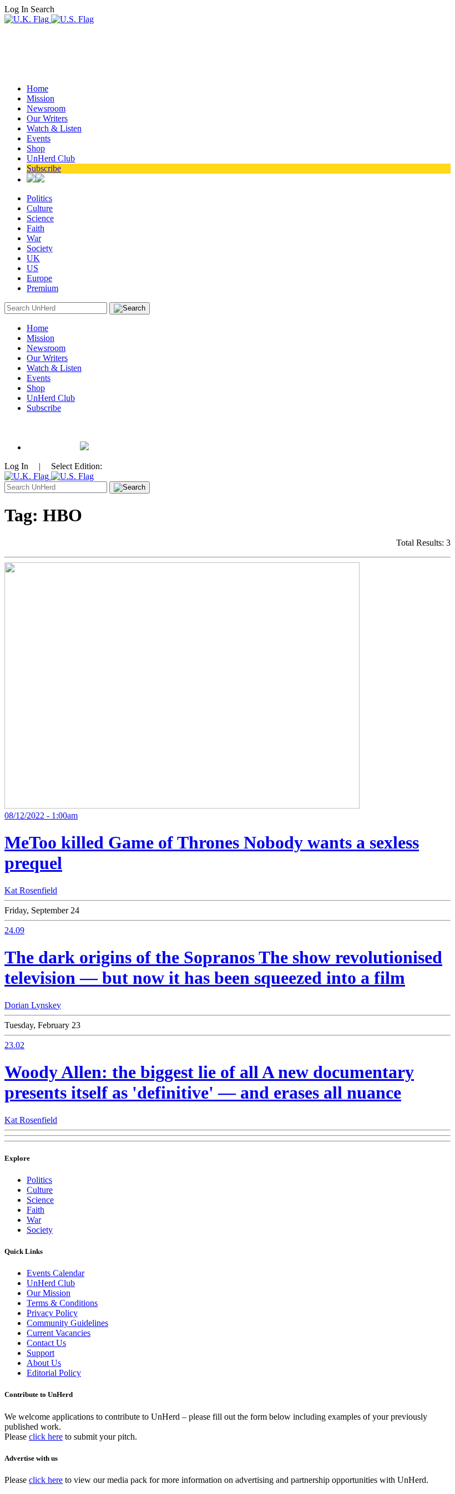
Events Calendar (55, 1273)
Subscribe (44, 168)
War (34, 238)
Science (40, 218)
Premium (42, 288)
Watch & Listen (54, 128)
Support (40, 1353)
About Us (44, 1363)
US (32, 268)
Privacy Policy (52, 1313)
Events (38, 138)
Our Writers (47, 118)
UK (33, 258)
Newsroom (46, 108)
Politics (39, 198)
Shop (36, 148)
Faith (35, 228)
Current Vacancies (58, 1333)
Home (37, 88)
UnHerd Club (51, 158)
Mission (40, 98)
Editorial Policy (54, 1373)
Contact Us (46, 1343)
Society (40, 248)
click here (46, 1436)
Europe (39, 278)
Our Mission (48, 1293)
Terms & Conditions (62, 1303)
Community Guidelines (67, 1323)
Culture (40, 208)
